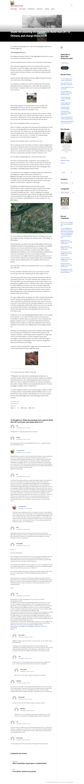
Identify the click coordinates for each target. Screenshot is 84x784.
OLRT (27, 28)
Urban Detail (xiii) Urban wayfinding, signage (66, 99)
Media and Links (65, 160)
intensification (31, 8)
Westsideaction (14, 403)
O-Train (17, 28)
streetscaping (22, 8)
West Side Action (16, 6)
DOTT (11, 28)
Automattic (71, 782)
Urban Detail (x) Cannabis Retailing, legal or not (66, 113)
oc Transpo (22, 28)
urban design (13, 8)
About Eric (63, 157)
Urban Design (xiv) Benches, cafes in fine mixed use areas (66, 93)
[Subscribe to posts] (62, 47)
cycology (47, 8)
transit (52, 8)
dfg (17, 721)
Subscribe (64, 68)
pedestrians (40, 8)
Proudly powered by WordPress (53, 782)
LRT (14, 28)
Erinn (62, 257)
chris (19, 656)
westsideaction (20, 450)
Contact (63, 163)
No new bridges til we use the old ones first (67, 224)
